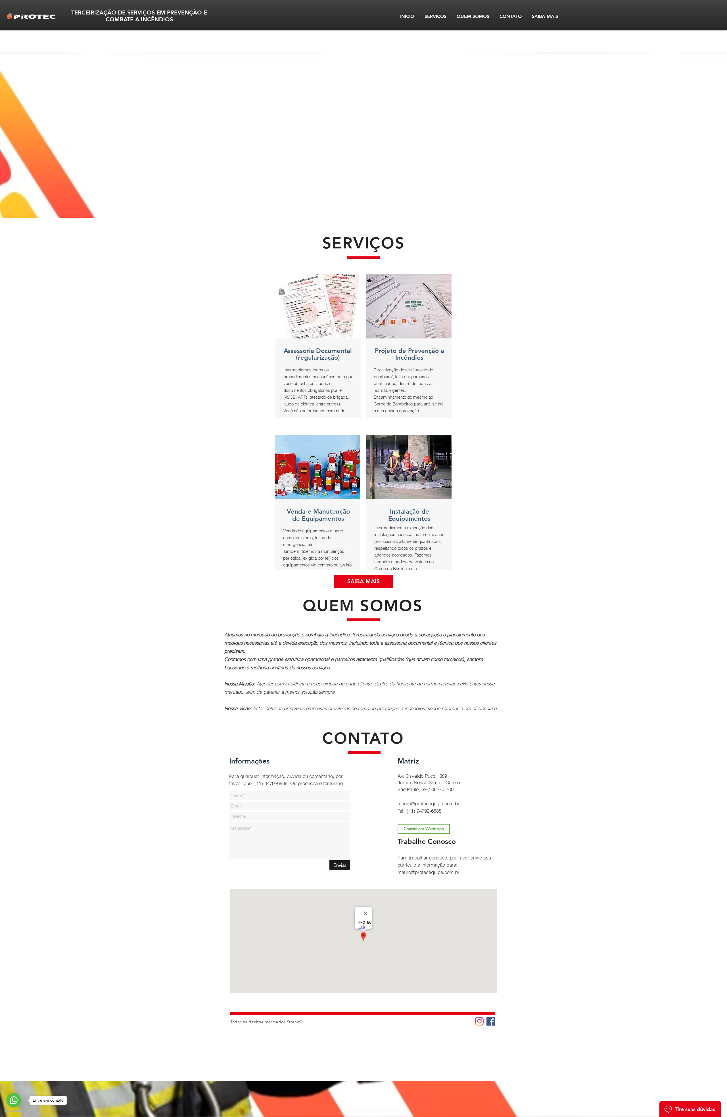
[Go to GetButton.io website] (14, 1111)
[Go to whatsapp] (14, 1100)
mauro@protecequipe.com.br (428, 803)
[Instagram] (479, 1021)
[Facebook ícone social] (490, 1021)
